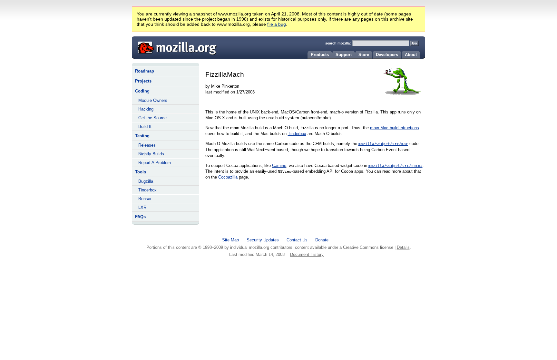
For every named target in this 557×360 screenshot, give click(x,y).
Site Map (230, 240)
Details (403, 247)
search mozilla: (338, 43)
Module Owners (152, 100)
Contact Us (297, 240)
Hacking (145, 109)
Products (320, 54)
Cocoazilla (228, 177)
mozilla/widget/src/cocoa (395, 166)
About (411, 54)
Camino (279, 165)
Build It (144, 126)
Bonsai (144, 198)
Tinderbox (147, 190)
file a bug (276, 24)
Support (344, 54)
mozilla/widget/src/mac (383, 144)
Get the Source (152, 117)
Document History (307, 254)
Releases (147, 145)
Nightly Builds (151, 153)
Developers (387, 54)
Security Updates (263, 240)
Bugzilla (145, 181)
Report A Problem (154, 162)
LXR (142, 207)
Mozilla (175, 46)
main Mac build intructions (394, 127)
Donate (321, 240)
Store (363, 54)
